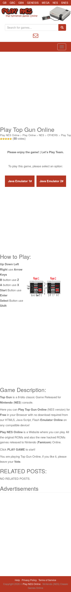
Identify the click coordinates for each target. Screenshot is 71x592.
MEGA (46, 3)
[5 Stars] (10, 139)
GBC (12, 3)
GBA (21, 3)
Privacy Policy (29, 580)
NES (55, 3)
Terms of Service (47, 580)
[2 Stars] (3, 139)
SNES (64, 3)
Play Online (29, 135)
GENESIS (33, 3)
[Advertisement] (35, 89)
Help (17, 580)
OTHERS (52, 135)
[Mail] (35, 35)
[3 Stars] (6, 139)
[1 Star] (1, 139)
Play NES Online (9, 135)
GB (5, 3)
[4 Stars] (8, 139)
